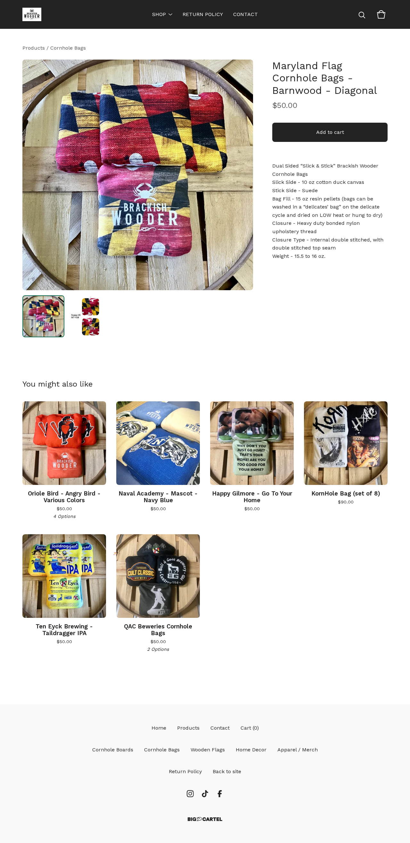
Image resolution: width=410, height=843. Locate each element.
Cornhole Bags (68, 48)
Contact (245, 14)
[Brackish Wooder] (31, 14)
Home (159, 728)
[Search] (362, 14)
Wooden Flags (208, 750)
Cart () (250, 728)
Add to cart (330, 132)
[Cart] (381, 14)
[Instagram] (190, 793)
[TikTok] (205, 793)
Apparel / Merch (297, 750)
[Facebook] (220, 793)
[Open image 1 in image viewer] (137, 175)
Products (33, 48)
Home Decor (251, 750)
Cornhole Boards (112, 750)
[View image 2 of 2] (90, 316)
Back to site (227, 771)
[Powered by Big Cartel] (205, 819)
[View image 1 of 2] (43, 316)
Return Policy (203, 14)
